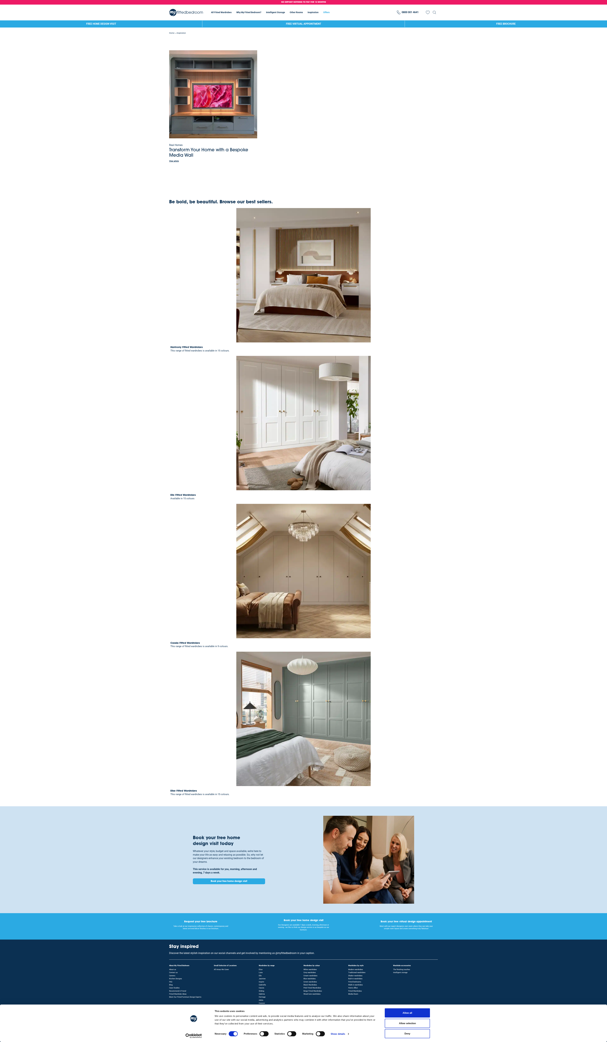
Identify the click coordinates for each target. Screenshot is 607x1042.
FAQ (170, 982)
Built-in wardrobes (355, 979)
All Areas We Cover (221, 969)
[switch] (264, 1033)
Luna (261, 972)
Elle (260, 976)
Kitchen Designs (175, 979)
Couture (262, 1003)
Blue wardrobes (310, 979)
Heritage (262, 997)
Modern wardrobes (355, 969)
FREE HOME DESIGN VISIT (101, 23)
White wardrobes (310, 969)
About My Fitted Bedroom (179, 966)
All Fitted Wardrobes (221, 12)
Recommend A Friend (177, 991)
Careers (172, 976)
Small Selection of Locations (225, 966)
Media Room (353, 994)
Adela (261, 1000)
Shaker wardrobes (355, 976)
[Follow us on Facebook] (435, 948)
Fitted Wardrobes (355, 991)
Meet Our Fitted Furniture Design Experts (185, 997)
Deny (407, 1033)
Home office (353, 988)
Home (171, 33)
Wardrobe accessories (402, 966)
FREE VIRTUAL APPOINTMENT (303, 23)
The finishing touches (401, 969)
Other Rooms (296, 12)
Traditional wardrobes (356, 972)
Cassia (261, 988)
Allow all (407, 1012)
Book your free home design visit (229, 881)
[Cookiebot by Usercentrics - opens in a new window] (194, 1035)
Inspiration (313, 12)
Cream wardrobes (310, 976)
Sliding (261, 991)
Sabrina (262, 994)
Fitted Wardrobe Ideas (178, 994)
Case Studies (174, 988)
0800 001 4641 (410, 12)
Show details (338, 1034)
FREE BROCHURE (506, 23)
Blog (171, 985)
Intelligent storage (400, 972)
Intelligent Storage (275, 12)
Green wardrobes (310, 982)
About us (172, 969)
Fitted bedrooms (354, 982)
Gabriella (262, 985)
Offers (326, 12)
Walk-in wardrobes (355, 985)
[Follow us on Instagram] (429, 948)
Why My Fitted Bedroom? (248, 12)
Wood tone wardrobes (312, 994)
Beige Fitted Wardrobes (313, 991)
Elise (261, 969)
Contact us (173, 972)
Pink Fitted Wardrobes (312, 988)
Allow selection (407, 1023)
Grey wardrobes (310, 972)
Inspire (261, 982)
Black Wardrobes (310, 985)
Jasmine (262, 979)
